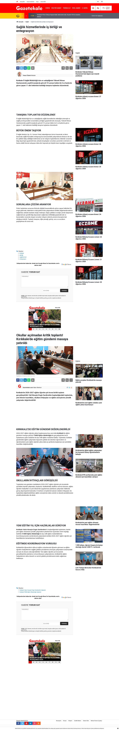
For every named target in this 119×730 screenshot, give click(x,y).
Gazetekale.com (28, 387)
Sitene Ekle (43, 1)
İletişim (70, 720)
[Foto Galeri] (102, 1)
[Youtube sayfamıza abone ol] (26, 723)
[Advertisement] (8, 43)
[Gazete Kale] (29, 8)
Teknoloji (66, 8)
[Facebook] (18, 68)
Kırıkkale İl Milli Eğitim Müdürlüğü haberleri (30, 592)
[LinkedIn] (25, 68)
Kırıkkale (22, 253)
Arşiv (37, 1)
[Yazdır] (32, 68)
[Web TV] (98, 1)
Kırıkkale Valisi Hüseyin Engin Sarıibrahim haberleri (33, 590)
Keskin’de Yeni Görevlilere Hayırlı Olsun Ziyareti (50, 15)
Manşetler (22, 1)
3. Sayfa (85, 8)
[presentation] (22, 16)
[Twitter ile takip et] (69, 388)
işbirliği (21, 255)
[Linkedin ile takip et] (30, 723)
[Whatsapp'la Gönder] (28, 68)
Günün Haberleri (30, 1)
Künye (64, 720)
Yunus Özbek (27, 75)
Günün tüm (97, 15)
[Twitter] (21, 68)
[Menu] (93, 8)
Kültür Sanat (56, 8)
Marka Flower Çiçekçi (96, 720)
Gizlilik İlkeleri (77, 720)
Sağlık (27, 21)
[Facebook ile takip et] (67, 388)
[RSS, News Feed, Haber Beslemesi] (39, 723)
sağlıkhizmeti (23, 257)
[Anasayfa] (17, 1)
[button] (63, 68)
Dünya (47, 8)
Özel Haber (76, 8)
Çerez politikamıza (95, 728)
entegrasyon (23, 259)
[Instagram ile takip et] (71, 388)
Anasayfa (20, 21)
